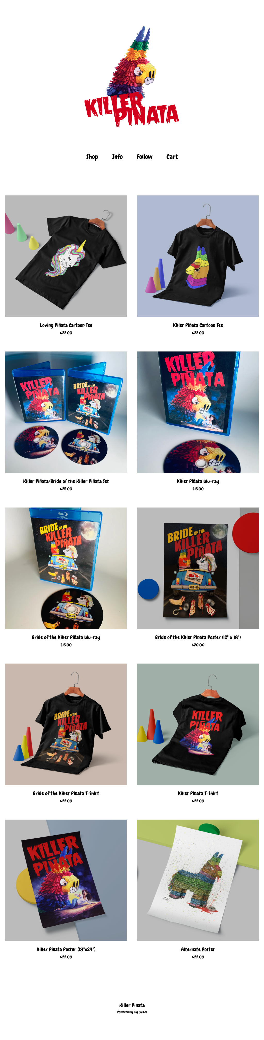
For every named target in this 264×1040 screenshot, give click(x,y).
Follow (145, 157)
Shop (92, 157)
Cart (174, 156)
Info (117, 157)
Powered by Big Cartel (132, 1012)
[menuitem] (92, 157)
